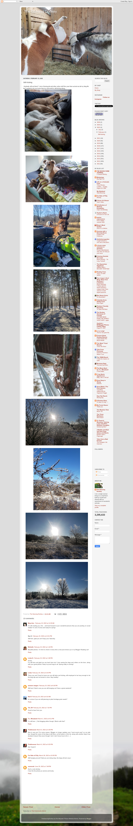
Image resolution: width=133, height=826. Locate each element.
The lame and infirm (102, 365)
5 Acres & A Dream (103, 200)
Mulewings (100, 177)
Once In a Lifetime (102, 228)
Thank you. (100, 406)
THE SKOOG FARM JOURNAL (103, 171)
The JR (30, 707)
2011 (98, 164)
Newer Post (28, 807)
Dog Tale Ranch (102, 396)
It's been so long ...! (102, 402)
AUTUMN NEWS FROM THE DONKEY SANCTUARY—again (103, 318)
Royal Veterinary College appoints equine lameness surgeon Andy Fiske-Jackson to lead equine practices (102, 288)
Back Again (100, 303)
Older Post (85, 807)
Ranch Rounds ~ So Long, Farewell (102, 260)
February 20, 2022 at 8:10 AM (41, 696)
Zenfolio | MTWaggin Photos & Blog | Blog (103, 325)
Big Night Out (100, 179)
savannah (31, 766)
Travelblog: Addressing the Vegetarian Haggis (102, 391)
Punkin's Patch (102, 213)
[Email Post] (55, 614)
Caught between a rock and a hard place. (103, 241)
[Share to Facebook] (64, 614)
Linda (30, 673)
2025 (98, 125)
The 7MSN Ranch (102, 357)
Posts (99, 472)
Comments (100, 475)
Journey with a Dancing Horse (102, 232)
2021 (98, 138)
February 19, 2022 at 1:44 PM (43, 647)
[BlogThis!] (60, 614)
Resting (99, 197)
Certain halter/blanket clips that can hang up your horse (103, 251)
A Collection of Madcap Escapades (102, 206)
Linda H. (30, 658)
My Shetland (101, 191)
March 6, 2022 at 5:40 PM (45, 729)
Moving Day (100, 397)
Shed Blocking (101, 193)
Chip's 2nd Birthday (102, 210)
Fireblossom (32, 729)
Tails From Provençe (100, 350)
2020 (98, 141)
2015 (98, 153)
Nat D (30, 696)
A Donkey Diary (102, 400)
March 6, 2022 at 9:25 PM (45, 744)
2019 (98, 143)
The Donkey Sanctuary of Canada (101, 314)
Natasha (99, 383)
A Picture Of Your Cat (103, 214)
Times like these (101, 346)
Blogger (89, 818)
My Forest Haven (102, 405)
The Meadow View (103, 410)
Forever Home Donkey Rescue (102, 336)
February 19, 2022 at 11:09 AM (44, 623)
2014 (98, 156)
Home (57, 807)
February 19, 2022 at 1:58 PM (43, 658)
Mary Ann (31, 623)
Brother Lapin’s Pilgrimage (101, 435)
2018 (98, 146)
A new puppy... (101, 371)
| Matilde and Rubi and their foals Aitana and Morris (103, 431)
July (99, 129)
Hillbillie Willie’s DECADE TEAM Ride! (103, 268)
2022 (98, 127)
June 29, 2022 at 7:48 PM (43, 766)
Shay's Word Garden (101, 226)
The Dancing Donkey (40, 11)
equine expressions (101, 218)
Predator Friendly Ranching (102, 306)
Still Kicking (101, 134)
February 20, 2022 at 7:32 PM (42, 707)
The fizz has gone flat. (103, 332)
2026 (98, 122)
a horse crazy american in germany (101, 247)
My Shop (97, 90)
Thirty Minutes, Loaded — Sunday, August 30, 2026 (102, 186)
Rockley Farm (101, 272)
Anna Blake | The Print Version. (102, 387)
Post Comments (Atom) (39, 811)
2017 (98, 148)
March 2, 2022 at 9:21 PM (46, 718)
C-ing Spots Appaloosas (101, 375)
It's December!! (101, 297)
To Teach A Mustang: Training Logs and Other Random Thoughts (103, 423)
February (101, 132)
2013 (98, 158)
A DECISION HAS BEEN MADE (102, 339)
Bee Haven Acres (102, 295)
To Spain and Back (102, 309)
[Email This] (58, 614)
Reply (29, 630)
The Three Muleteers (100, 415)
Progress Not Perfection (100, 235)
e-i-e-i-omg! (100, 331)
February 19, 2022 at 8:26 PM (48, 685)
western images (33, 685)
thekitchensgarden (103, 239)
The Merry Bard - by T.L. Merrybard (102, 368)
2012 (98, 161)
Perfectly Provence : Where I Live (102, 353)
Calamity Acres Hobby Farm (102, 300)
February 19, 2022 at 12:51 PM (42, 636)
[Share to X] (62, 614)
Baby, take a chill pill (102, 377)
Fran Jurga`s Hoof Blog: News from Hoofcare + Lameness (103, 280)
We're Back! (100, 417)
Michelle (30, 647)
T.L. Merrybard (32, 718)
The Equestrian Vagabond (102, 264)
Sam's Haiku (100, 202)
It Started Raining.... (102, 174)
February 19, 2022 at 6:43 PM (41, 673)
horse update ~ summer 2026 (101, 221)
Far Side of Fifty (33, 755)
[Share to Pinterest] (66, 614)
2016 (98, 151)
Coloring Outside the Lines (102, 257)
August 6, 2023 (101, 328)
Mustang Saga (101, 363)
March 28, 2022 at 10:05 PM (48, 755)
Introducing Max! (101, 427)
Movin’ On (100, 411)
